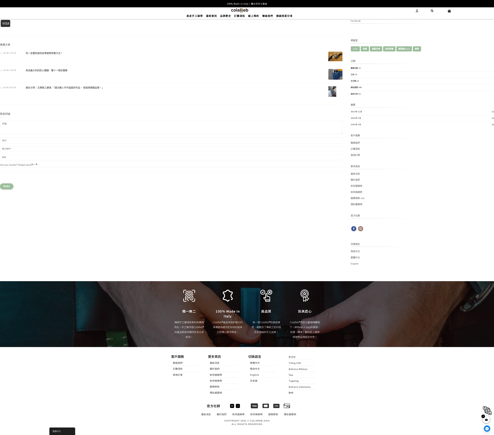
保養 (365, 48)
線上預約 (253, 16)
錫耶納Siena (404, 48)
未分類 (353, 81)
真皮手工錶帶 (195, 16)
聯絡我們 (267, 16)
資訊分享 (354, 94)
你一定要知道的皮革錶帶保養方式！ (44, 53)
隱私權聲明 (356, 204)
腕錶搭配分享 (284, 16)
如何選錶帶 (356, 186)
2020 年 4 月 (356, 124)
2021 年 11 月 (356, 111)
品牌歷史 (225, 16)
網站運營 (354, 87)
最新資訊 (211, 16)
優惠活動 (354, 68)
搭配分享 (376, 48)
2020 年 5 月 (356, 118)
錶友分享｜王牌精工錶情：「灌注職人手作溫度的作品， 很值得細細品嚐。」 (65, 87)
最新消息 (355, 173)
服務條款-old (357, 198)
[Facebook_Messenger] (487, 428)
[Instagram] (238, 406)
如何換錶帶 (356, 192)
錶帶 (417, 48)
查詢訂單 (355, 155)
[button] (432, 11)
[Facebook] (232, 406)
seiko (355, 48)
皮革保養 (389, 48)
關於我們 (355, 179)
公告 (352, 74)
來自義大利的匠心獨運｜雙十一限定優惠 (46, 70)
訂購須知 (239, 16)
